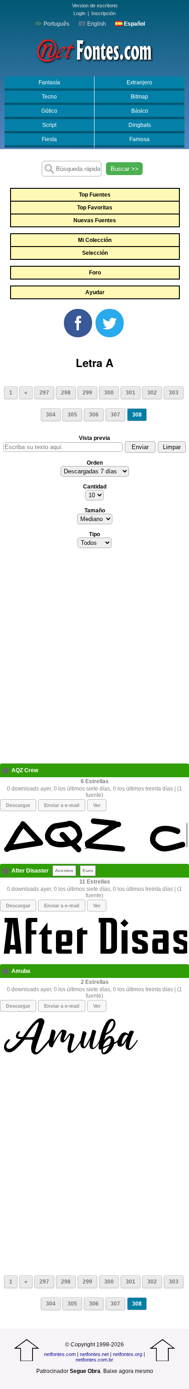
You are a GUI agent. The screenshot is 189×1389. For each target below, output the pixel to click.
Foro (95, 272)
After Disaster (30, 870)
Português (55, 24)
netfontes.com (60, 1354)
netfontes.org (127, 1354)
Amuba (20, 971)
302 (152, 393)
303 (173, 393)
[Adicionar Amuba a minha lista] (5, 971)
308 (137, 415)
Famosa (139, 139)
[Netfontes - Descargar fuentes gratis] (94, 50)
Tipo (94, 534)
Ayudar (95, 292)
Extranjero (139, 82)
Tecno (49, 96)
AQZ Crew (24, 770)
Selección (95, 253)
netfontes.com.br (94, 1359)
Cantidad (94, 486)
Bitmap (139, 96)
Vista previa (94, 438)
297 (44, 393)
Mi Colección (94, 240)
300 (109, 393)
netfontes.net (94, 1354)
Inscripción (103, 13)
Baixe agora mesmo (128, 1371)
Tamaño (94, 510)
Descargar (18, 805)
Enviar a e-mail (61, 805)
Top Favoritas (94, 207)
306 (94, 415)
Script (49, 125)
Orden (95, 463)
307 (115, 415)
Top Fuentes (95, 195)
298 (66, 393)
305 (72, 415)
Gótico (49, 111)
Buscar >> (125, 168)
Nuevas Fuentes (94, 220)
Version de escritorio (94, 5)
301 (130, 393)
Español (133, 24)
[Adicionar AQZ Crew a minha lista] (5, 770)
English (96, 24)
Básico (139, 111)
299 (87, 393)
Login (79, 13)
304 (51, 415)
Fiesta (49, 139)
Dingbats (139, 125)
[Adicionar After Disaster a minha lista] (5, 871)
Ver (96, 805)
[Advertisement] (94, 658)
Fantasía (49, 82)
